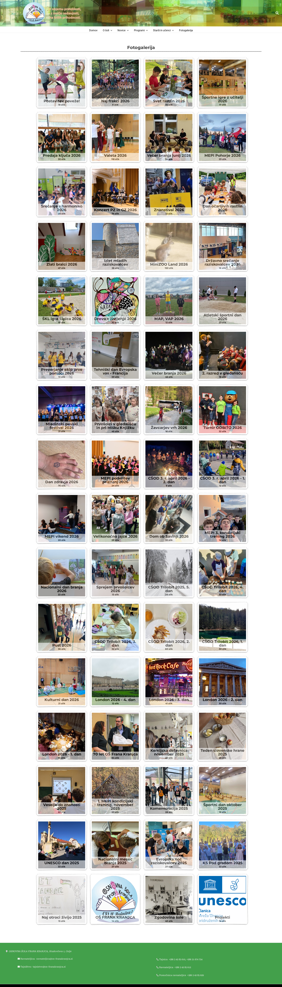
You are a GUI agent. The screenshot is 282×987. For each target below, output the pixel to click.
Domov (93, 30)
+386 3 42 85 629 (195, 975)
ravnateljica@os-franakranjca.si (54, 959)
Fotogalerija (186, 30)
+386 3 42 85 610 (177, 959)
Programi (139, 30)
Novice (122, 30)
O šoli (106, 30)
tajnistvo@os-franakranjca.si (49, 966)
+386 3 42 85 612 (182, 967)
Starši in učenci (162, 30)
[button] (277, 13)
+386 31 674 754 (194, 959)
